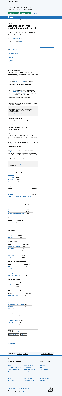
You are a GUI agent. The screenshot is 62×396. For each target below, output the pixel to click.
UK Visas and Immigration (17, 38)
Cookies (16, 387)
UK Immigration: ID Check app (18, 91)
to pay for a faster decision (19, 81)
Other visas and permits (13, 63)
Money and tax (27, 373)
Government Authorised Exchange (14, 246)
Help (9, 387)
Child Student (10, 194)
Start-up (9, 286)
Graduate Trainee (11, 297)
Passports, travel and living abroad (30, 376)
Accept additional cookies (13, 13)
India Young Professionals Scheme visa (15, 270)
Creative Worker (11, 250)
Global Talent (10, 266)
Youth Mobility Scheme (12, 268)
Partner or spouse (11, 207)
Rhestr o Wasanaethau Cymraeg (14, 388)
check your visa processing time (16, 164)
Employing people (27, 367)
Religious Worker (11, 257)
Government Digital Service (26, 388)
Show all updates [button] (21, 331)
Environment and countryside (29, 369)
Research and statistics (44, 371)
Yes (20, 353)
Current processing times (13, 54)
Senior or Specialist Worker (13, 302)
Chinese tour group (11, 179)
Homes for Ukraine (11, 222)
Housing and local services (29, 371)
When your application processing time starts (16, 50)
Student (9, 192)
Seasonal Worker (11, 255)
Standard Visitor (11, 175)
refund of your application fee (22, 78)
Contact (30, 387)
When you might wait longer (13, 53)
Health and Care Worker (12, 237)
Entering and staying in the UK (16, 19)
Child (9, 211)
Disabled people (11, 378)
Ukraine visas (11, 60)
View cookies (34, 13)
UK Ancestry (10, 273)
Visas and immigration (28, 378)
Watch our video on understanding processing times (19, 113)
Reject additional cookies (25, 13)
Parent (9, 209)
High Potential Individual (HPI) (14, 275)
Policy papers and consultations (46, 373)
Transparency (42, 376)
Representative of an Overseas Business (16, 304)
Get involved (42, 380)
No (26, 353)
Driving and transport (12, 380)
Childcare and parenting (12, 371)
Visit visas (10, 56)
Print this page (24, 334)
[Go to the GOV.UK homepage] (12, 17)
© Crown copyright (50, 393)
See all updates (21, 41)
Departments (42, 365)
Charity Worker (11, 248)
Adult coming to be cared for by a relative (16, 213)
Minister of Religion (11, 322)
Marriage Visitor (11, 177)
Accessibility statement (23, 387)
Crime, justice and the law (13, 376)
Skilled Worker (11, 235)
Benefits (9, 365)
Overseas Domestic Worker (13, 295)
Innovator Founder (11, 284)
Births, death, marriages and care (14, 367)
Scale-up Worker (11, 326)
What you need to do (11, 343)
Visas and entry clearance (26, 19)
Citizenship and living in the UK (14, 373)
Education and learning (28, 365)
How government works (44, 378)
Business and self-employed (13, 369)
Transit (9, 181)
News (41, 367)
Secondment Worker (12, 300)
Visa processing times (43, 52)
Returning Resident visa (12, 324)
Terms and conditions (37, 387)
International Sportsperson (13, 320)
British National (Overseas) (13, 318)
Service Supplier (11, 306)
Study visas (11, 57)
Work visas (10, 61)
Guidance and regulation (44, 369)
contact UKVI (10, 143)
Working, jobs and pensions (29, 380)
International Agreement (12, 253)
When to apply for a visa (13, 49)
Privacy (12, 387)
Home (9, 19)
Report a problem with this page (47, 353)
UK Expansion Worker (12, 308)
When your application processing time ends (16, 52)
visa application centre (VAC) (26, 93)
